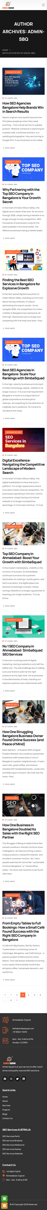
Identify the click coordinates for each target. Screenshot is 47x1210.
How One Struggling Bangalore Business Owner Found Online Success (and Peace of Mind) (23, 737)
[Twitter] (17, 1078)
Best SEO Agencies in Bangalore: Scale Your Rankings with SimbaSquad (23, 374)
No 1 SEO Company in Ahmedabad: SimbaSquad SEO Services (22, 650)
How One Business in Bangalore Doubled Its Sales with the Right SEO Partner (20, 831)
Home (5, 50)
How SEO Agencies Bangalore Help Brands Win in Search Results (22, 107)
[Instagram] (11, 1078)
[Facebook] (4, 1078)
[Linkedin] (23, 1078)
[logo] (8, 5)
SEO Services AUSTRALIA (16, 1129)
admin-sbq (12, 98)
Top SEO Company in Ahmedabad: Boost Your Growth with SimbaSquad (21, 557)
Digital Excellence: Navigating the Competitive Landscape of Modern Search (23, 466)
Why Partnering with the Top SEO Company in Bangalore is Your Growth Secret (21, 195)
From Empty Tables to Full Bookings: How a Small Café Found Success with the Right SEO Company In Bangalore (23, 931)
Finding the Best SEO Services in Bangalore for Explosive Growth (21, 283)
